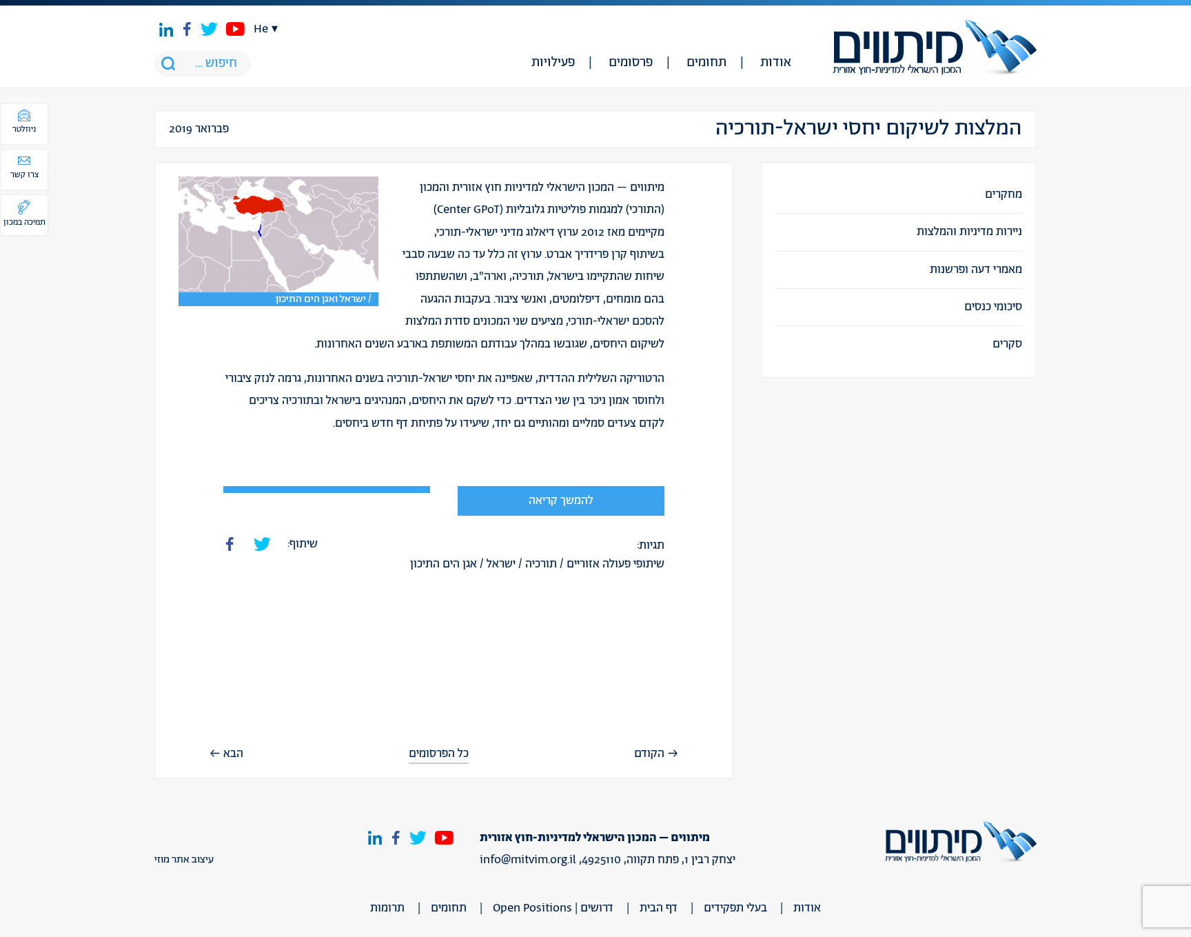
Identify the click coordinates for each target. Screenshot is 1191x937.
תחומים (706, 63)
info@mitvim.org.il (528, 860)
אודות (775, 63)
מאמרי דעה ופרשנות (976, 269)
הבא (233, 753)
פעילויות (553, 63)
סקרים (1007, 344)
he (261, 29)
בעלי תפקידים (735, 908)
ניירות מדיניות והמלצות (969, 231)
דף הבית (659, 908)
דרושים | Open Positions (553, 908)
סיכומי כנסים (993, 307)
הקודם (649, 753)
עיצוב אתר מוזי (184, 860)
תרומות (387, 908)
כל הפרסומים (439, 754)
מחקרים (1003, 194)
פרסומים (631, 63)
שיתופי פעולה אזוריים (615, 564)
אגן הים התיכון (443, 564)
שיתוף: (302, 544)
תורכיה (541, 564)
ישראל (501, 564)
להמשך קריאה (561, 500)
